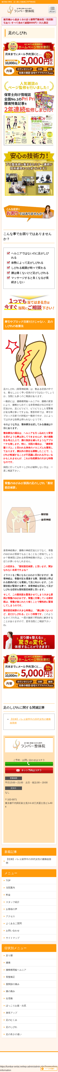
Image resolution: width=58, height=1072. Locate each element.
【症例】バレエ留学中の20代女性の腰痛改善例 (28, 861)
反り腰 (9, 955)
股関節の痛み (12, 984)
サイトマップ (12, 938)
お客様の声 (11, 909)
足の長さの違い (14, 1034)
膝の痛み (10, 991)
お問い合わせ (12, 930)
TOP (8, 880)
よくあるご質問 (14, 923)
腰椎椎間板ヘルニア (16, 970)
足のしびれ (11, 1027)
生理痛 (9, 998)
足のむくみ (11, 1020)
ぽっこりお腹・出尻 (16, 1005)
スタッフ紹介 (12, 902)
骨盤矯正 (10, 977)
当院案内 (10, 887)
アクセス (10, 916)
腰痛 (8, 962)
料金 (8, 895)
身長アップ (11, 1013)
